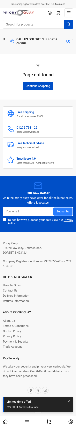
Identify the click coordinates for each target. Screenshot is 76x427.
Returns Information (16, 301)
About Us (9, 321)
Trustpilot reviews (44, 162)
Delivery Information (16, 295)
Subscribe (63, 211)
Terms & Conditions (16, 326)
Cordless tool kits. (29, 408)
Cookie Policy (12, 331)
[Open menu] (69, 12)
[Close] (69, 402)
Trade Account (12, 346)
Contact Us (10, 290)
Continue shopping (38, 86)
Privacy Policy (12, 336)
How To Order (12, 285)
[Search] (68, 24)
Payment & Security (15, 341)
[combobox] (38, 24)
